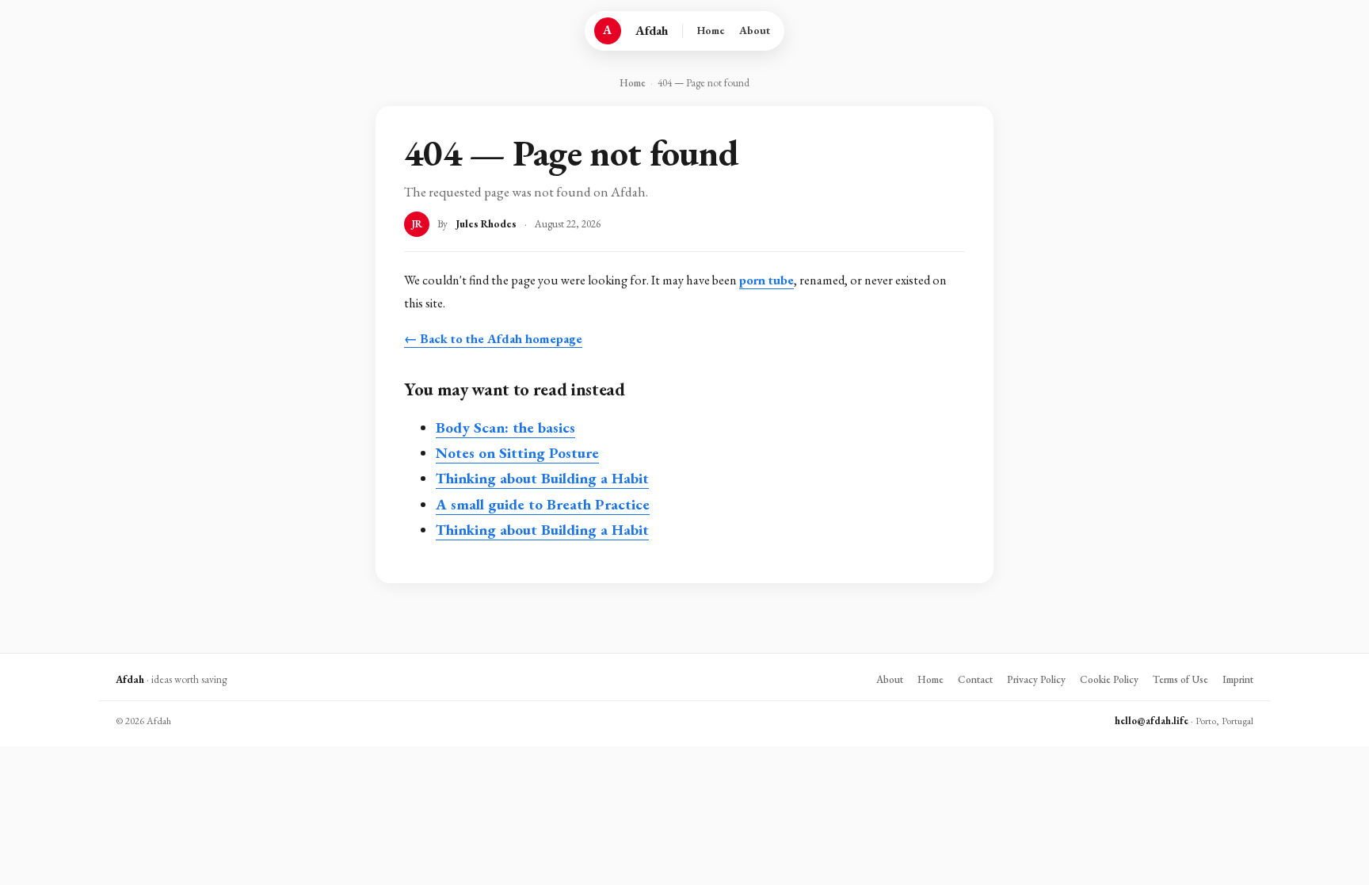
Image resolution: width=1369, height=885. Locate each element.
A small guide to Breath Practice (543, 504)
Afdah (651, 30)
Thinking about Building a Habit (542, 478)
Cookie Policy (1109, 679)
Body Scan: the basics (505, 427)
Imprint (1237, 679)
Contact (975, 679)
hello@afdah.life (1151, 720)
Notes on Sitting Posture (517, 453)
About (754, 30)
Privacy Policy (1036, 679)
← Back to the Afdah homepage (493, 338)
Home (711, 30)
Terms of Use (1180, 679)
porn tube (766, 280)
